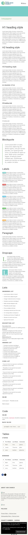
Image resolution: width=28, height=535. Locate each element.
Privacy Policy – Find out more (8, 513)
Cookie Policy (7, 528)
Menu (24, 3)
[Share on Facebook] (3, 475)
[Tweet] (5, 475)
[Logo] (9, 3)
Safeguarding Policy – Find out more (10, 516)
